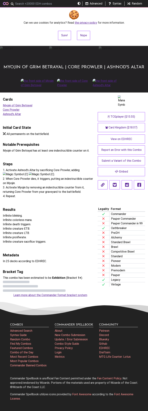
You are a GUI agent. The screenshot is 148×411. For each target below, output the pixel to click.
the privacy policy (86, 22)
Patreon (104, 330)
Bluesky (104, 339)
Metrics (60, 356)
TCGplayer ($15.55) (122, 116)
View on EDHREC (121, 139)
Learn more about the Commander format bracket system (50, 295)
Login (58, 352)
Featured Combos (21, 348)
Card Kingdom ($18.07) (123, 127)
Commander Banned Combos (28, 365)
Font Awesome (82, 394)
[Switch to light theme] (79, 3)
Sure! (64, 35)
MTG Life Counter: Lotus (115, 356)
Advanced (96, 3)
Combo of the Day (21, 352)
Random (137, 3)
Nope (83, 35)
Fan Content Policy (109, 378)
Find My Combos (20, 343)
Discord (104, 335)
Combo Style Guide (67, 343)
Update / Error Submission (71, 339)
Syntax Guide (18, 335)
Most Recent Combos (24, 356)
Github (103, 343)
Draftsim (104, 352)
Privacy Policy (64, 348)
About (58, 330)
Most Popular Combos (24, 361)
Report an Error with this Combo (121, 150)
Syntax (117, 3)
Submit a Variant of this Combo (121, 160)
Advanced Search (21, 330)
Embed (123, 171)
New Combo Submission (70, 335)
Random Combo (20, 339)
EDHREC (104, 348)
